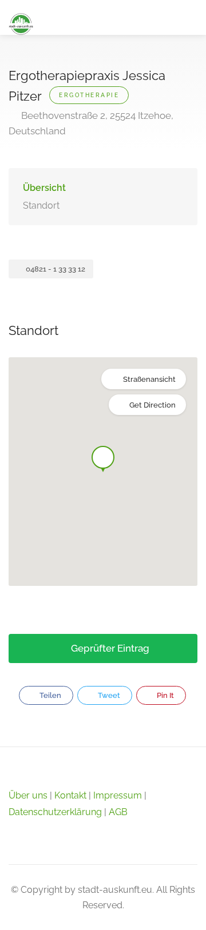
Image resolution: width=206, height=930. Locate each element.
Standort (41, 205)
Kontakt (70, 795)
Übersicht (44, 187)
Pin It (164, 695)
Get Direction (152, 405)
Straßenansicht (149, 379)
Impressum (117, 795)
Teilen (49, 695)
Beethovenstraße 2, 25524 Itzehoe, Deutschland (91, 123)
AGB (118, 812)
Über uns (28, 795)
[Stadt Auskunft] (21, 23)
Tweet (108, 695)
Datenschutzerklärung (55, 812)
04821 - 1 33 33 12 (54, 269)
